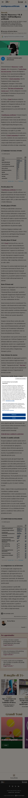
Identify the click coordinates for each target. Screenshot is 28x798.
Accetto (14, 418)
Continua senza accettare (21, 378)
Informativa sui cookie (10, 400)
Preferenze (14, 414)
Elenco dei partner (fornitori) (8, 410)
